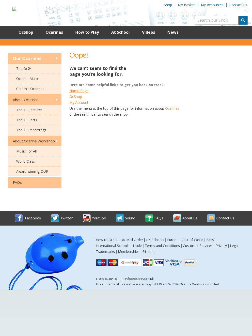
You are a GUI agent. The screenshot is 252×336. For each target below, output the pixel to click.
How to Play (87, 32)
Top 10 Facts (26, 120)
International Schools (112, 245)
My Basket (186, 4)
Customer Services (198, 245)
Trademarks (105, 251)
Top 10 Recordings (31, 130)
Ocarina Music (27, 78)
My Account (78, 102)
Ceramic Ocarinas (30, 88)
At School (120, 32)
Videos (148, 32)
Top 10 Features (29, 109)
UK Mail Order (132, 239)
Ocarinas (54, 32)
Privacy (221, 245)
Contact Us (238, 4)
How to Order (107, 239)
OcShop (25, 32)
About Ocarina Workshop (34, 140)
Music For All (26, 151)
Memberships (129, 251)
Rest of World (192, 239)
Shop (168, 4)
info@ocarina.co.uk (139, 278)
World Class (25, 161)
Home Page (78, 90)
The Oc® (23, 68)
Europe (172, 239)
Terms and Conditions (162, 245)
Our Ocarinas (27, 58)
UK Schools (155, 239)
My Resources (212, 4)
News (172, 32)
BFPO (211, 239)
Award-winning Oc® (32, 171)
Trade (137, 245)
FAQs (17, 182)
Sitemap (149, 251)
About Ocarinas (26, 99)
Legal (234, 245)
